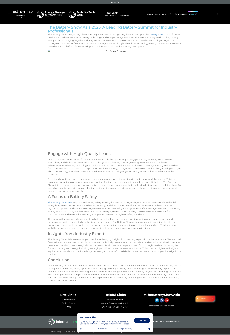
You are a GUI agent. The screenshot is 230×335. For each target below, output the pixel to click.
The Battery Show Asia (60, 202)
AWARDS (193, 14)
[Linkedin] (157, 300)
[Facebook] (162, 300)
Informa (115, 2)
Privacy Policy (71, 331)
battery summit (158, 34)
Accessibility (56, 331)
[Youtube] (166, 300)
